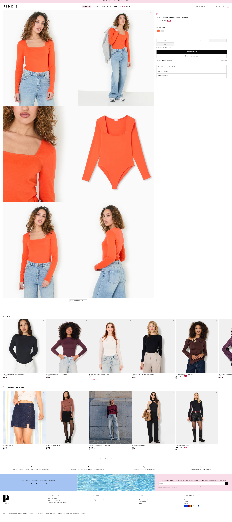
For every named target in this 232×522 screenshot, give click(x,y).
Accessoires (114, 6)
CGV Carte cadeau (28, 513)
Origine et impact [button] (162, 75)
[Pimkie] (10, 6)
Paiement (186, 503)
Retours (186, 501)
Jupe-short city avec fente (53, 445)
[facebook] (41, 484)
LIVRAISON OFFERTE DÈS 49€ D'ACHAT (116, 1)
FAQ (185, 499)
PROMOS (122, 6)
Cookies (83, 513)
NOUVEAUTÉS (87, 6)
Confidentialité (39, 513)
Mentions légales (74, 513)
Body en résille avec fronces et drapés (99, 374)
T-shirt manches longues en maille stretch (143, 374)
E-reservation (97, 498)
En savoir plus (224, 60)
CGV (4, 513)
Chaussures (105, 6)
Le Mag (141, 503)
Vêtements (96, 6)
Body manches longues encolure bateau (13, 374)
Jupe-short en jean (8, 445)
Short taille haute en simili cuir (183, 445)
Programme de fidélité (99, 499)
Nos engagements (144, 499)
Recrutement (142, 501)
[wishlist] (220, 6)
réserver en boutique (192, 56)
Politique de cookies (50, 513)
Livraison (186, 498)
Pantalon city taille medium (139, 445)
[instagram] (31, 484)
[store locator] (217, 6)
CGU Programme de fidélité (14, 513)
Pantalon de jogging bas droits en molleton (100, 445)
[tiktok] (36, 484)
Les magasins (142, 498)
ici (176, 487)
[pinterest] (46, 484)
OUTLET (128, 6)
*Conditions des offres (63, 513)
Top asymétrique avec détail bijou (184, 374)
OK (226, 483)
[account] (224, 6)
